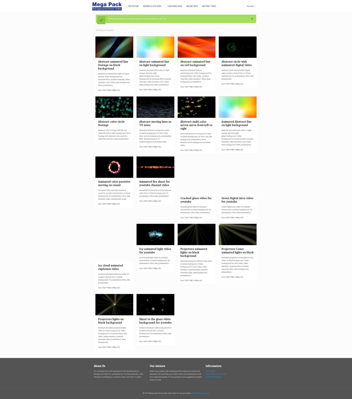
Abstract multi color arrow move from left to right (196, 125)
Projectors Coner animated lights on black (238, 250)
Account (251, 1)
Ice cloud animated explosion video (110, 267)
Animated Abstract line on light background (236, 123)
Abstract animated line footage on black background (113, 65)
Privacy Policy (221, 374)
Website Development (200, 393)
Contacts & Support (213, 377)
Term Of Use (210, 374)
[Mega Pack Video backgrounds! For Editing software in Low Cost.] (107, 6)
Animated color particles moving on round (114, 183)
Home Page (210, 371)
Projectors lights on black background (111, 320)
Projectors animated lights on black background (193, 252)
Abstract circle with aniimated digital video (237, 63)
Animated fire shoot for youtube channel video (154, 183)
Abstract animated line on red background (195, 63)
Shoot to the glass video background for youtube (155, 320)
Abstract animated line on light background (154, 63)
